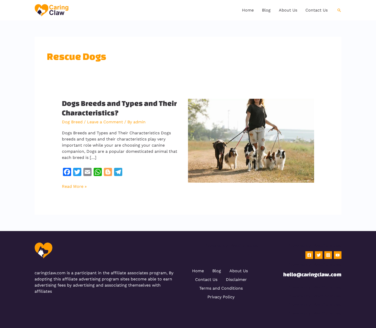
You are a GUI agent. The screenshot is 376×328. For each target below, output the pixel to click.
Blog (216, 270)
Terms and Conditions (221, 288)
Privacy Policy (221, 296)
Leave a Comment (105, 121)
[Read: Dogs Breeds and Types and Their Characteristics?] (251, 140)
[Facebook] (309, 255)
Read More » (74, 186)
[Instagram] (328, 255)
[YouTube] (337, 255)
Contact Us (206, 279)
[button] (339, 10)
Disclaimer (236, 279)
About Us (238, 270)
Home (198, 270)
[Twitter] (319, 255)
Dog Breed (72, 121)
